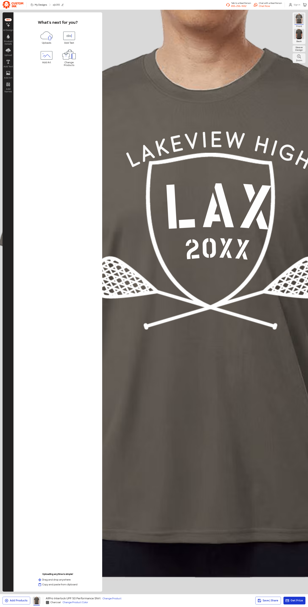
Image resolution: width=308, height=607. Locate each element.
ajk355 (56, 4)
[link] (13, 5)
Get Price (297, 600)
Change (112, 598)
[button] (270, 6)
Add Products (18, 600)
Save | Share (270, 600)
